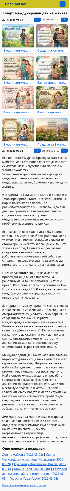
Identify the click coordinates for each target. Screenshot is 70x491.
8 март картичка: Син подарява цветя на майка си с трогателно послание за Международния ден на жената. (18, 83)
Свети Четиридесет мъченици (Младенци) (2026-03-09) (33, 459)
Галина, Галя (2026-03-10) (32, 469)
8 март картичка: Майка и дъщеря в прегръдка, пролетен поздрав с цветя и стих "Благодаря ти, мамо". (18, 144)
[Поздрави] (17, 4)
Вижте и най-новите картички (24, 485)
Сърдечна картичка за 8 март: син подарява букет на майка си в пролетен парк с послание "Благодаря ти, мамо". (52, 50)
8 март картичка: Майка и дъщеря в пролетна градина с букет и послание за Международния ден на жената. (52, 112)
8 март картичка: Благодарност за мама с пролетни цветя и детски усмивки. (18, 50)
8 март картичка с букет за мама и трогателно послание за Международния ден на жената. (18, 112)
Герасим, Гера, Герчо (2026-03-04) (34, 478)
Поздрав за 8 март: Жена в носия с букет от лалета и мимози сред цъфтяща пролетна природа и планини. (52, 144)
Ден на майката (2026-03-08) (22, 455)
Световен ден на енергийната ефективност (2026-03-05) (34, 474)
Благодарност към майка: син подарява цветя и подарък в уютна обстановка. (52, 83)
